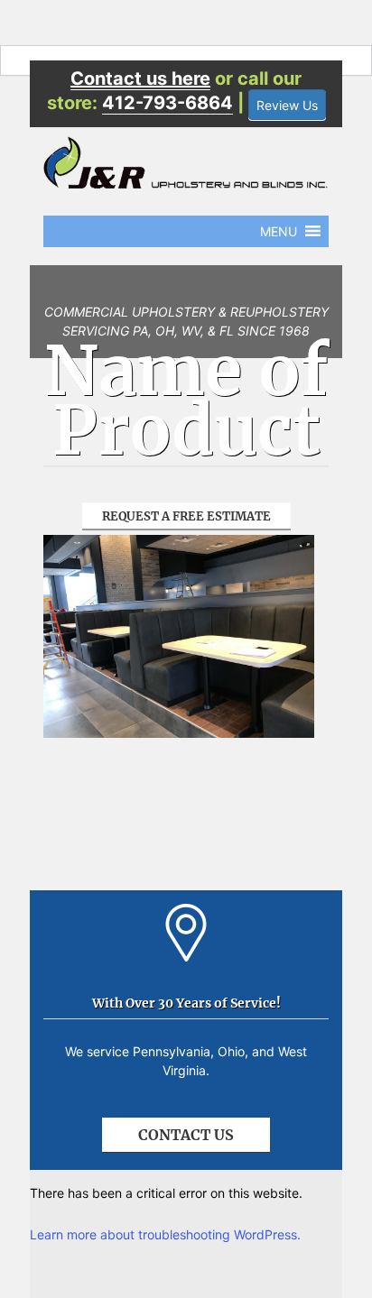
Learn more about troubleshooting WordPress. (165, 1234)
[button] (278, 231)
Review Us (287, 105)
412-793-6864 (167, 103)
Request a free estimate (186, 515)
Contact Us (186, 1135)
